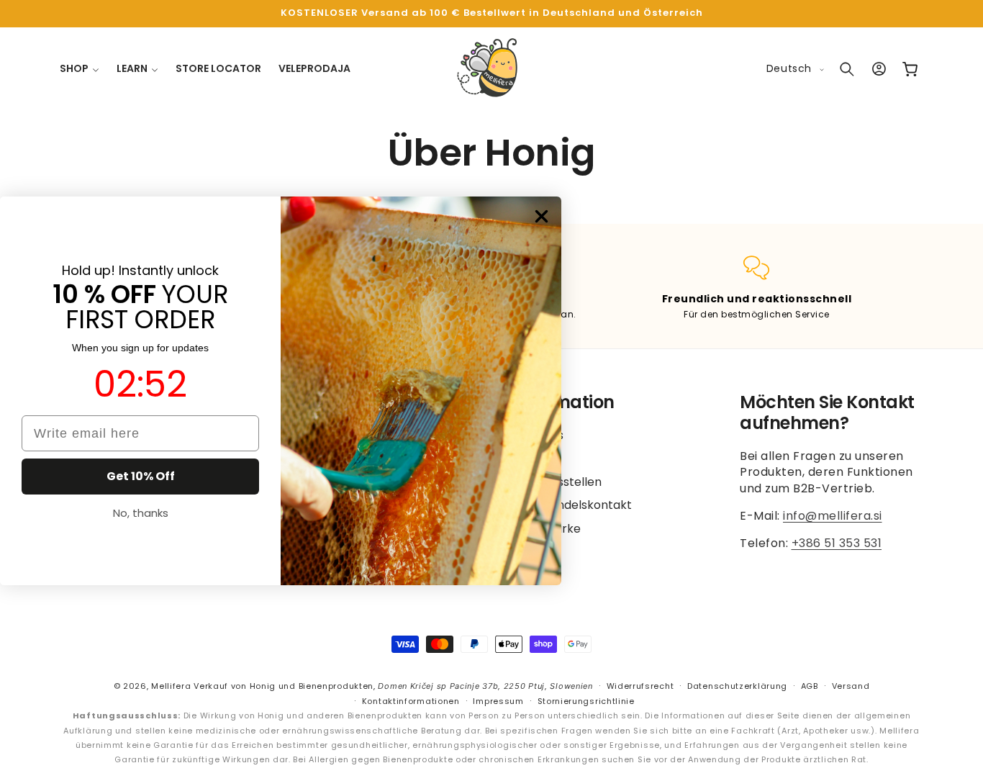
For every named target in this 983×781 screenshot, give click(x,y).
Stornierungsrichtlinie (586, 700)
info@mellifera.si (832, 515)
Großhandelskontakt (572, 505)
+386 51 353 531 (837, 543)
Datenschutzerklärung (737, 686)
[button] (79, 68)
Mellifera (171, 686)
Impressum (498, 700)
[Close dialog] (541, 216)
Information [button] (564, 402)
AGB (809, 686)
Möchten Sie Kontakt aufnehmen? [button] (827, 413)
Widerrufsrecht (640, 686)
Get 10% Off (141, 476)
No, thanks (140, 512)
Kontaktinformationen (411, 700)
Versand (851, 686)
